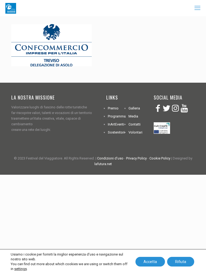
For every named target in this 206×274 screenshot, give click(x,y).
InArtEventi (116, 124)
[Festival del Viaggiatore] (10, 8)
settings (20, 269)
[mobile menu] (197, 8)
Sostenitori (116, 132)
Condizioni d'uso (110, 158)
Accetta (150, 262)
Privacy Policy (136, 158)
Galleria (134, 108)
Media (133, 116)
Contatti (134, 124)
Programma (117, 116)
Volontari (135, 132)
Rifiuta (180, 262)
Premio (113, 108)
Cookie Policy (159, 158)
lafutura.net (103, 164)
